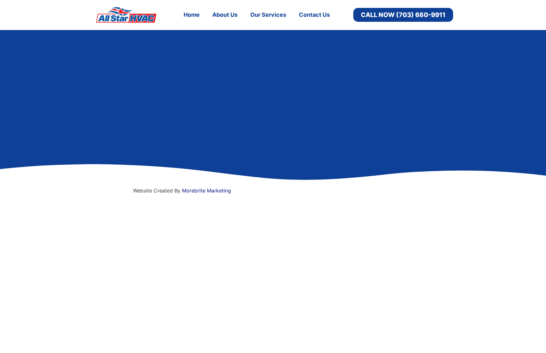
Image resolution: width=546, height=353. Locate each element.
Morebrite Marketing (206, 190)
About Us (225, 14)
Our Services (268, 14)
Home (192, 14)
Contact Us (314, 14)
